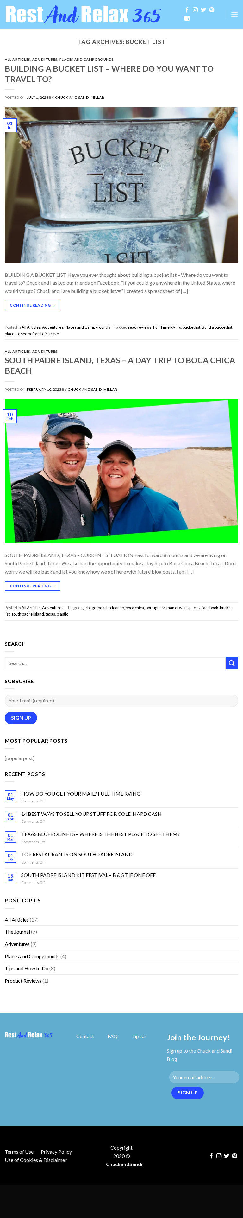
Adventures (45, 59)
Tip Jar (138, 1036)
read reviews (140, 327)
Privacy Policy (56, 1152)
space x (193, 607)
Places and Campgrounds (86, 59)
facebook (210, 607)
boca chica (135, 607)
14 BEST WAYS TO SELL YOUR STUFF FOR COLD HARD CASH (91, 814)
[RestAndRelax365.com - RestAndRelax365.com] (89, 14)
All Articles (17, 59)
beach (103, 607)
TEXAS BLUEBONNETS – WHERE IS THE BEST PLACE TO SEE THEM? (100, 834)
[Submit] (232, 663)
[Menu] (234, 14)
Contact (85, 1036)
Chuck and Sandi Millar (79, 97)
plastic (62, 614)
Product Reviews (23, 981)
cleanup (117, 607)
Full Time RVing (167, 327)
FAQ (113, 1036)
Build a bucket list (217, 327)
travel (54, 333)
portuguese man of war (166, 607)
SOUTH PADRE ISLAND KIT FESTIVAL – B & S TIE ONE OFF (88, 875)
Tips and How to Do (26, 968)
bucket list (191, 327)
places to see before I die (26, 333)
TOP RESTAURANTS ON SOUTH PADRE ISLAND (77, 854)
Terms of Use (19, 1152)
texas (50, 614)
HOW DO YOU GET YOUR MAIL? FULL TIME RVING (80, 793)
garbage (88, 607)
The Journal (17, 932)
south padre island (27, 614)
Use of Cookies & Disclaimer (36, 1160)
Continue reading (32, 305)
